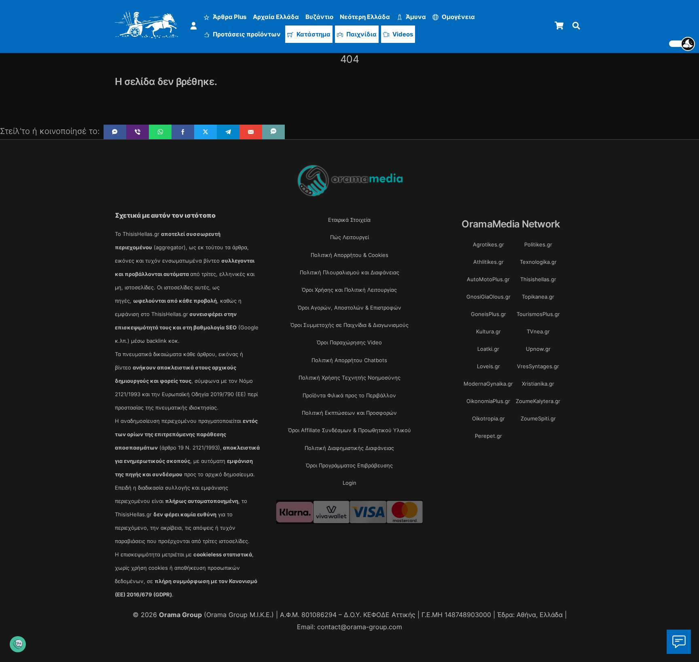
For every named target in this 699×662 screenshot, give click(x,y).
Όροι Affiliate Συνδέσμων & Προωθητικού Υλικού (349, 430)
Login (349, 483)
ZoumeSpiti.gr (538, 418)
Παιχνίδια (361, 34)
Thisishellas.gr (538, 279)
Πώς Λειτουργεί (349, 237)
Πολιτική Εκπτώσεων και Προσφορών (349, 413)
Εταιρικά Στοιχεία (349, 219)
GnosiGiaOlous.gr (488, 296)
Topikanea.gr (538, 296)
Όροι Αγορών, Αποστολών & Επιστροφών (349, 307)
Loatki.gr (488, 349)
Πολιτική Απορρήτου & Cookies (349, 255)
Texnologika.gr (538, 262)
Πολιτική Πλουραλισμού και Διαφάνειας (349, 272)
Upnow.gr (538, 349)
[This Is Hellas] (146, 34)
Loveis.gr (488, 366)
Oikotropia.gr (488, 418)
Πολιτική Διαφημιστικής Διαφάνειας (349, 448)
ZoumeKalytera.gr (538, 401)
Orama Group (180, 615)
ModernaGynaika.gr (488, 383)
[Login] (193, 26)
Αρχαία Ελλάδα (276, 17)
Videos (402, 34)
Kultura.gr (488, 331)
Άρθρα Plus (229, 17)
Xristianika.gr (538, 383)
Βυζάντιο (319, 17)
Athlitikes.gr (488, 262)
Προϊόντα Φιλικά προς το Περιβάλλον (349, 395)
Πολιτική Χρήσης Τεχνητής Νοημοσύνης (349, 377)
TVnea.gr (538, 331)
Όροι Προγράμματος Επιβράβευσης (349, 465)
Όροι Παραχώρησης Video (349, 342)
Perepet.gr (488, 436)
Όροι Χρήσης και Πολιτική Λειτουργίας (349, 289)
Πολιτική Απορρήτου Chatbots (349, 360)
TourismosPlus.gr (538, 314)
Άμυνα (415, 17)
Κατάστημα (312, 34)
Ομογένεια (458, 17)
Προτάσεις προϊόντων (246, 34)
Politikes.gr (538, 244)
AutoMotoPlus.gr (488, 279)
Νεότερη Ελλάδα (365, 17)
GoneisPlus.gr (488, 314)
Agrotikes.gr (488, 244)
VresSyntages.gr (538, 366)
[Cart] (559, 25)
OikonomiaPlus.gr (488, 401)
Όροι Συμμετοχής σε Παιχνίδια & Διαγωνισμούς (349, 325)
